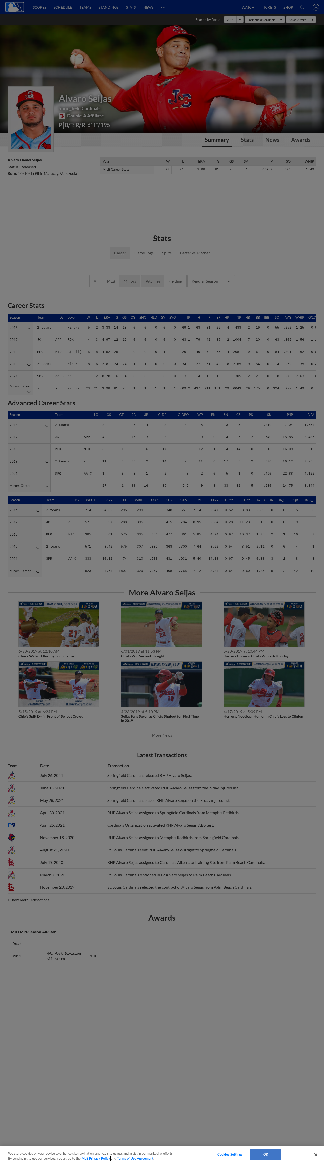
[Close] (315, 1154)
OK (265, 1154)
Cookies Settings (230, 1154)
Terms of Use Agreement (135, 1158)
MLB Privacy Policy (96, 1158)
